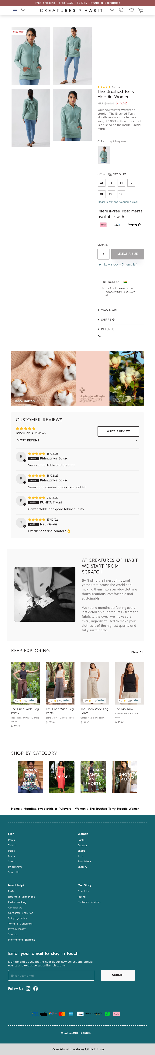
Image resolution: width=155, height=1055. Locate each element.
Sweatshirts (15, 867)
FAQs (11, 891)
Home (15, 808)
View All (137, 652)
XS (102, 182)
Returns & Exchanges (21, 897)
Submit (118, 975)
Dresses (82, 845)
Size (112, 174)
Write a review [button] (118, 431)
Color (112, 141)
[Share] (99, 336)
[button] (105, 87)
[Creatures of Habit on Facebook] (35, 988)
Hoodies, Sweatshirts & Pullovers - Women (55, 808)
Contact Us (15, 907)
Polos (11, 851)
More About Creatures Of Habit (75, 1049)
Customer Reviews (89, 902)
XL (102, 194)
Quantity (103, 245)
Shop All (13, 872)
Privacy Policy (17, 929)
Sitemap (13, 934)
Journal (82, 897)
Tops (80, 856)
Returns (107, 329)
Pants (11, 840)
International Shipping (21, 939)
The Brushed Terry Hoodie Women (115, 808)
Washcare (109, 310)
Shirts (11, 856)
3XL (121, 194)
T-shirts (12, 845)
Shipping (108, 319)
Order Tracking (17, 902)
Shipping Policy (17, 918)
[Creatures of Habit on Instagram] (28, 988)
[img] (37, 454)
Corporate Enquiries (20, 913)
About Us (83, 891)
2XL (111, 194)
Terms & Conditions (20, 923)
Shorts (12, 861)
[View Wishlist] (131, 9)
